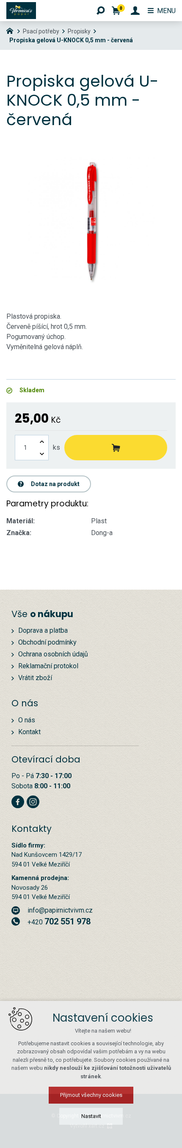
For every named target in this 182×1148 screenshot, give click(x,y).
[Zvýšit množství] (42, 441)
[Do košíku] (115, 447)
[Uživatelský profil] (135, 10)
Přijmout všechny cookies (91, 1095)
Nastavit (91, 1116)
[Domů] (11, 30)
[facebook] (17, 800)
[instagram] (33, 800)
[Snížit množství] (42, 454)
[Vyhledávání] (101, 10)
